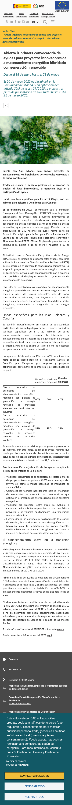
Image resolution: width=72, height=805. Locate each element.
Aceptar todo (34, 796)
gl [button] (34, 22)
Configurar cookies (34, 775)
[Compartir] (6, 105)
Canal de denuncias (34, 15)
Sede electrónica (21, 15)
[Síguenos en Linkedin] (11, 21)
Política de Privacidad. (17, 765)
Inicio (5, 31)
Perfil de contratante (8, 15)
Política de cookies (16, 761)
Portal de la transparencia (48, 15)
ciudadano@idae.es (18, 688)
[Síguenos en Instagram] (22, 21)
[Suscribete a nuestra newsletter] (27, 21)
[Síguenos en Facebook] (14, 21)
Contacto (13, 659)
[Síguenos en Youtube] (18, 21)
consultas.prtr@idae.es (20, 703)
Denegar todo (34, 786)
